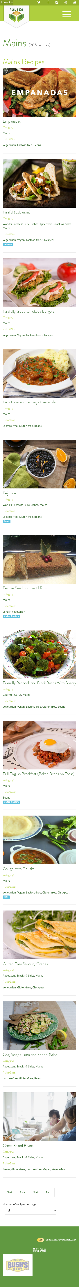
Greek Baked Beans (18, 1145)
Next (35, 1192)
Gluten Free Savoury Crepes (25, 963)
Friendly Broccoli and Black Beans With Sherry (39, 682)
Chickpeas (48, 240)
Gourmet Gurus (12, 695)
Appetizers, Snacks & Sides (55, 224)
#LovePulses (7, 2)
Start (9, 1192)
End (48, 1192)
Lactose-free (24, 145)
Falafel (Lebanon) (16, 212)
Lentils (6, 611)
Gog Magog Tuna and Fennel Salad (30, 1054)
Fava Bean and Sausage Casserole (29, 402)
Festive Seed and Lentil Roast (26, 588)
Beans (37, 145)
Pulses (16, 17)
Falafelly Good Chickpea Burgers (28, 311)
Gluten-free (26, 426)
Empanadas (12, 121)
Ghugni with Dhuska (18, 868)
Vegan (21, 240)
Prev (22, 1192)
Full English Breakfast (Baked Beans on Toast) (39, 773)
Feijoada (9, 493)
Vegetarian (9, 145)
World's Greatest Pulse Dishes (20, 224)
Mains (6, 133)
